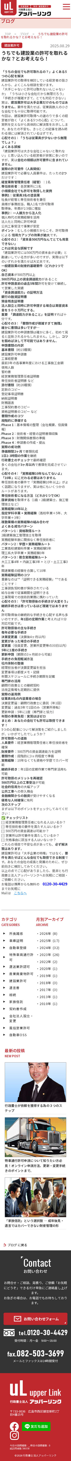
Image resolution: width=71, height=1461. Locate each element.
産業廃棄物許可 (21, 973)
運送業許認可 (19, 966)
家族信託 (16, 1001)
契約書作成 (18, 1008)
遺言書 (14, 987)
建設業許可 (18, 980)
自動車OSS (18, 1034)
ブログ (24, 34)
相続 (12, 994)
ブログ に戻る (17, 1244)
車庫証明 (16, 940)
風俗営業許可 (19, 1027)
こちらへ (20, 893)
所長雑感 (16, 933)
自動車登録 (18, 947)
